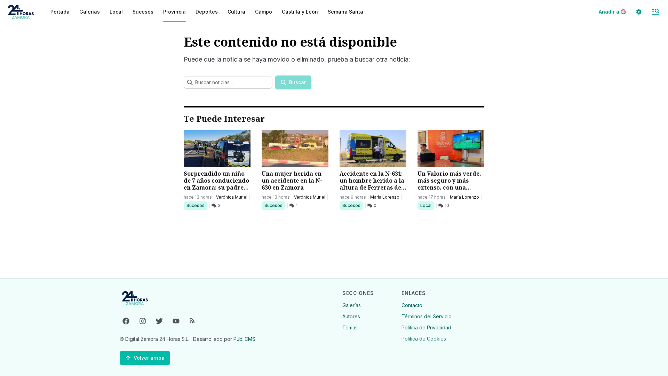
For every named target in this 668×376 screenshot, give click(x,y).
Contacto (411, 305)
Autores (351, 316)
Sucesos (196, 205)
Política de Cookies (423, 339)
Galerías (89, 12)
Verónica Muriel (231, 197)
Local (427, 205)
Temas (350, 327)
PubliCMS (244, 339)
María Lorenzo (384, 197)
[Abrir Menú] (655, 12)
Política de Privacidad (426, 327)
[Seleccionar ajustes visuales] (638, 11)
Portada (60, 12)
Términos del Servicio (426, 316)
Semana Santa (345, 12)
